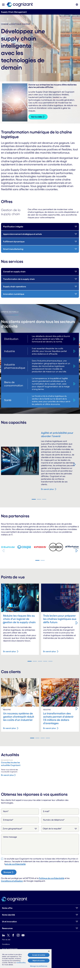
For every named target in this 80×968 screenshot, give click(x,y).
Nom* (6, 811)
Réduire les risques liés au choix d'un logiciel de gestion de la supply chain (19, 619)
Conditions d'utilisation (12, 881)
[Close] (48, 951)
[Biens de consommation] (74, 383)
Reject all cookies (39, 960)
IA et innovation (9, 921)
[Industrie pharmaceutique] (74, 366)
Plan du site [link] (6, 939)
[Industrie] (74, 351)
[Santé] (74, 400)
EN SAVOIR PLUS (7, 760)
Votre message (10, 837)
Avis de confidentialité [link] (9, 949)
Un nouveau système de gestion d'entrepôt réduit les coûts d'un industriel (18, 716)
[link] (20, 4)
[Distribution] (74, 338)
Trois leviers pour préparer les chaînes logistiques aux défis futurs (59, 619)
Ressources (7, 928)
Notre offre (7, 908)
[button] (3, 4)
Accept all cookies (38, 955)
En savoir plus (47, 489)
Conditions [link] (6, 944)
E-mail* (46, 811)
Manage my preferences (38, 966)
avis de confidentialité (15, 864)
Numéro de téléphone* (54, 820)
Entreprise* (8, 820)
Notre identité (8, 915)
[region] (26, 958)
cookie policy (21, 962)
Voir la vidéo (36, 117)
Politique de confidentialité (51, 878)
